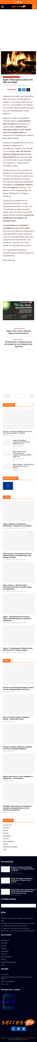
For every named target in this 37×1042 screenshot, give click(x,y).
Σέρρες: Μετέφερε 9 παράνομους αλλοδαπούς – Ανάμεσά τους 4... (22, 442)
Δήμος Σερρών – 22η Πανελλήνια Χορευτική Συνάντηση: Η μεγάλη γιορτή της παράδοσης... (17, 587)
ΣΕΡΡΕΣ (5, 844)
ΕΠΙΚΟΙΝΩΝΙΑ (24, 1039)
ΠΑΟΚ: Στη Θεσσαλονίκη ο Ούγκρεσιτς (12, 918)
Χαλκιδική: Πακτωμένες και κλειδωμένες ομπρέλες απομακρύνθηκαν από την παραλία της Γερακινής (17, 808)
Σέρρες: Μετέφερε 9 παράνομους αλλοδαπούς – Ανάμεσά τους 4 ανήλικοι (22, 880)
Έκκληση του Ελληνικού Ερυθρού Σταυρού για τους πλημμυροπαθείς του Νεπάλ (17, 432)
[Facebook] (13, 1029)
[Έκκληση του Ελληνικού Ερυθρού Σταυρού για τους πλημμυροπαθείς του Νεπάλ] (18, 419)
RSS (4, 912)
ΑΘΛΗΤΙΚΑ (6, 827)
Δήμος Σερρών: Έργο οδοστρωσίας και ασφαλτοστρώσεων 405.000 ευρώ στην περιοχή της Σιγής (17, 555)
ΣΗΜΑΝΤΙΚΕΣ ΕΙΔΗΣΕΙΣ (14, 76)
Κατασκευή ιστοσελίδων (29, 1038)
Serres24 (9, 85)
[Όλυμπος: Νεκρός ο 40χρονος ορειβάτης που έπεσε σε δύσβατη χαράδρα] (18, 734)
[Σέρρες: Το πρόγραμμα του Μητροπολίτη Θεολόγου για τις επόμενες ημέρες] (18, 635)
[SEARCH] (32, 396)
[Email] (24, 1029)
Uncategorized (7, 825)
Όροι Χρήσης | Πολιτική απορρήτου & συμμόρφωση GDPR (16, 977)
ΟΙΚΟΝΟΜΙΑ (7, 836)
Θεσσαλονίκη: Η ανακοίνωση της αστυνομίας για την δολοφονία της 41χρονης (18, 344)
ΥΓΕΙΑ (5, 849)
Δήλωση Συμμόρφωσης (8, 981)
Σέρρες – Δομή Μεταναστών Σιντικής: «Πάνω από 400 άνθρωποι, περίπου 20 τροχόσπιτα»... (17, 618)
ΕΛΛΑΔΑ (5, 76)
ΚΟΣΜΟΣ (6, 833)
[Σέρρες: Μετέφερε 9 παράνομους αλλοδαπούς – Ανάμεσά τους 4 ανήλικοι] (7, 442)
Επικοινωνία (4, 984)
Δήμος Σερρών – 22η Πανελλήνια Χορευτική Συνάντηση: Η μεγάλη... (23, 466)
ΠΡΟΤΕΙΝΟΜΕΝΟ (8, 841)
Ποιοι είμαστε (5, 974)
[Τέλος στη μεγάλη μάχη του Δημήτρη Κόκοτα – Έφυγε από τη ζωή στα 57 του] (18, 704)
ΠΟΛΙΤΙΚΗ (6, 838)
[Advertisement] (18, 32)
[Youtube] (18, 1029)
